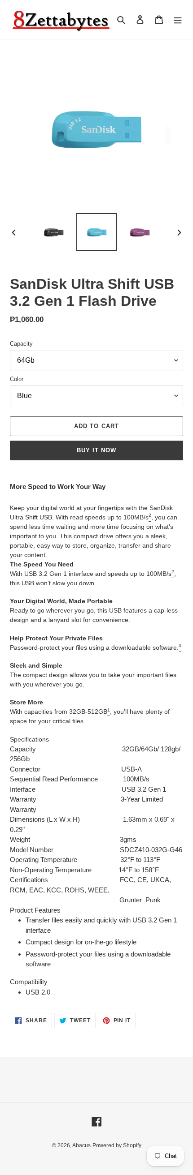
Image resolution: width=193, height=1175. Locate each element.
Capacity (21, 343)
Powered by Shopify (116, 1145)
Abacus (81, 1145)
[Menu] (177, 19)
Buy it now (96, 450)
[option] (53, 232)
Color (16, 379)
